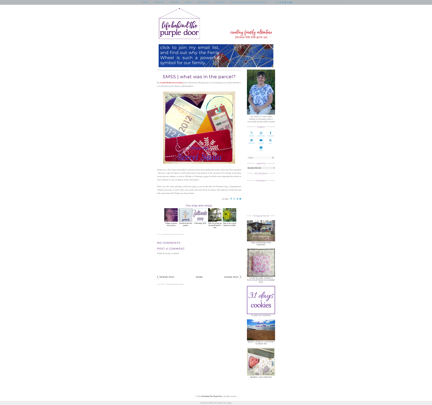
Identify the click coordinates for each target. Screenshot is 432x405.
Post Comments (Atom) (175, 284)
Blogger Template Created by (216, 403)
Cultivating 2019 (200, 223)
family (188, 2)
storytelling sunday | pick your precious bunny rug (261, 280)
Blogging (220, 2)
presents (176, 234)
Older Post (231, 277)
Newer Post (167, 277)
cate (162, 234)
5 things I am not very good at (171, 224)
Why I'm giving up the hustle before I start (215, 225)
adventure (203, 2)
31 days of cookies (261, 315)
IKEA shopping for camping (261, 244)
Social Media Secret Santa (171, 82)
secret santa (181, 234)
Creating (174, 2)
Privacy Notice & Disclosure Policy (248, 2)
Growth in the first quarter (185, 224)
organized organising (168, 234)
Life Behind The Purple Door (211, 396)
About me (159, 2)
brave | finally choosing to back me (261, 343)
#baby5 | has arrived (261, 377)
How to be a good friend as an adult (229, 224)
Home (145, 2)
